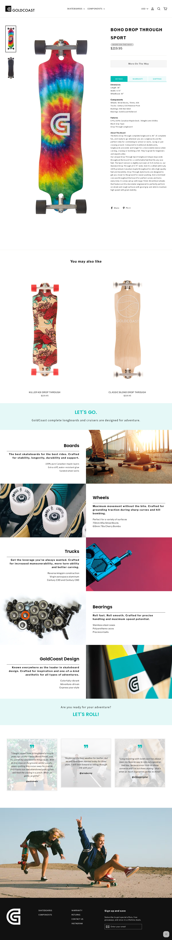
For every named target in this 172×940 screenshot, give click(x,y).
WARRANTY (77, 910)
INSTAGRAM (77, 923)
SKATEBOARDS (75, 9)
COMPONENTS (95, 9)
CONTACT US (77, 919)
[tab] (119, 79)
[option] (60, 130)
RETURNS (75, 915)
